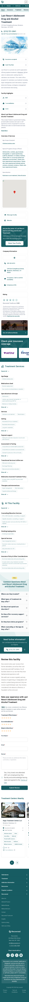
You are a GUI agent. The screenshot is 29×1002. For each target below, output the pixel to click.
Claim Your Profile (14, 243)
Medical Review (5, 905)
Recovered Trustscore (7, 915)
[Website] (14, 258)
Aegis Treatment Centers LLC (12, 820)
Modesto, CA (21, 72)
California (17, 5)
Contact (3, 912)
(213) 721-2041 (14, 649)
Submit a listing (5, 922)
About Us (4, 898)
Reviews (26, 10)
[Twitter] (16, 955)
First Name (4, 736)
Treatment (18, 10)
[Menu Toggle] (26, 2)
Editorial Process (6, 901)
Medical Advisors (6, 908)
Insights (3, 919)
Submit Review (14, 788)
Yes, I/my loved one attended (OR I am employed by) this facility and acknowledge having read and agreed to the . (15, 777)
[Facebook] (8, 955)
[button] (23, 33)
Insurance (10, 10)
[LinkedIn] (21, 955)
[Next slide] (17, 862)
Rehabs (9, 5)
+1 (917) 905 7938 (14, 945)
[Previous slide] (12, 862)
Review (3, 754)
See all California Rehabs (10, 333)
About (3, 10)
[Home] (2, 5)
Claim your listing (6, 926)
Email (2, 745)
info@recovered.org (14, 943)
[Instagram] (12, 955)
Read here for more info (13, 316)
